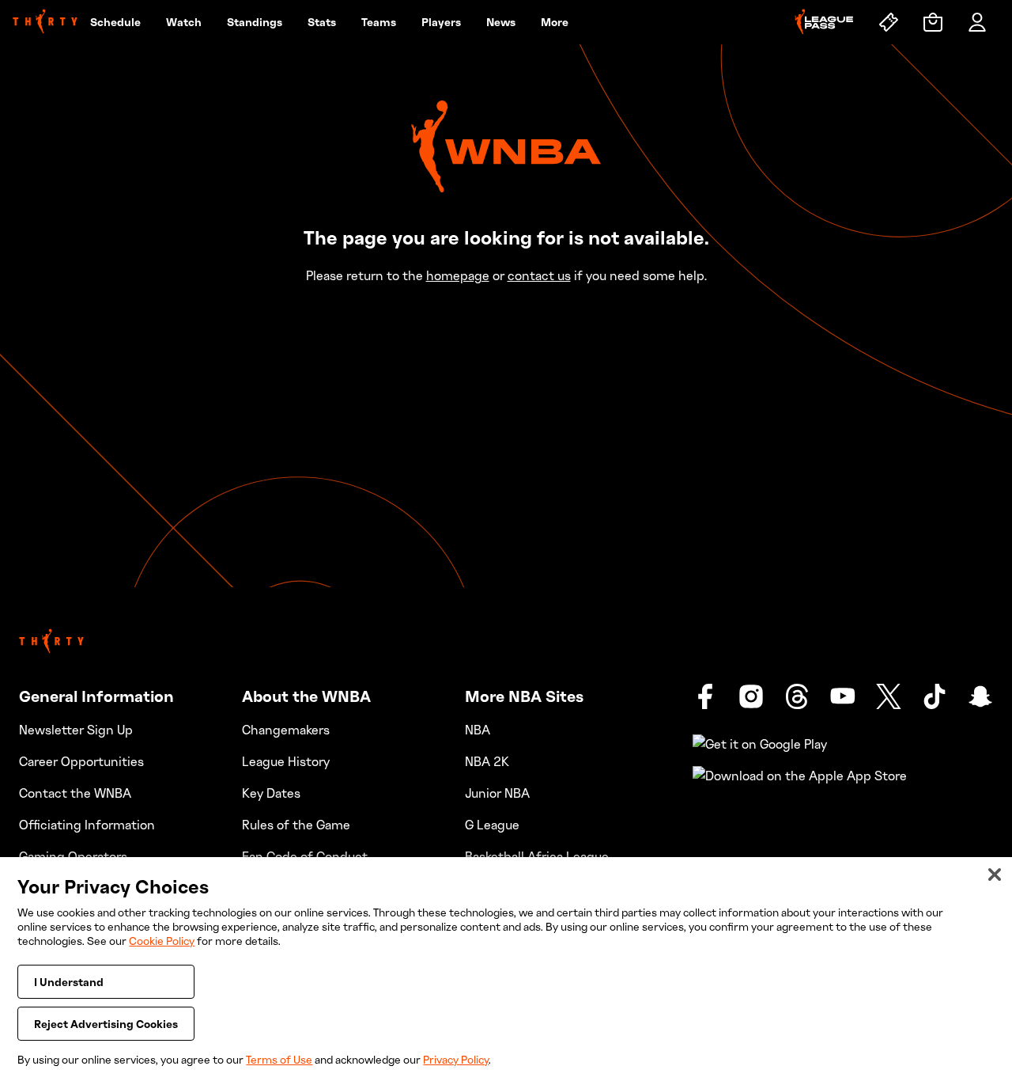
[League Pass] (824, 22)
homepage (457, 275)
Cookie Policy (161, 940)
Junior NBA (497, 793)
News (500, 21)
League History (286, 761)
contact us (539, 275)
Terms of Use (279, 1059)
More (554, 21)
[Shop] (932, 22)
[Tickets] (888, 22)
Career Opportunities (81, 761)
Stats (322, 21)
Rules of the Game (296, 825)
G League (492, 825)
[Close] (994, 874)
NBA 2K (487, 761)
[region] (506, 971)
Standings (254, 21)
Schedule (115, 21)
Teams (378, 21)
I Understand (69, 981)
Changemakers (286, 730)
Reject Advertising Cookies (106, 1023)
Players (441, 21)
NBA (477, 730)
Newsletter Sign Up (76, 730)
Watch (184, 21)
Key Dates (271, 793)
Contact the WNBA (75, 793)
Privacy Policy (456, 1059)
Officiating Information (87, 825)
